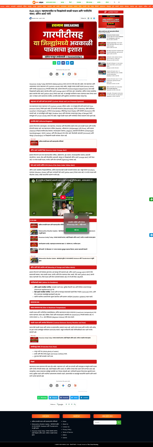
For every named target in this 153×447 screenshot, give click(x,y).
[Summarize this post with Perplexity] (57, 74)
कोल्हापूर (109, 6)
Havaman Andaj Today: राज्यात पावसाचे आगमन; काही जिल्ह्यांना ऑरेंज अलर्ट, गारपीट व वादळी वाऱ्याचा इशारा (65, 338)
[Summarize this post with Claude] (75, 74)
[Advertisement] (76, 433)
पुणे (113, 6)
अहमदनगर (102, 6)
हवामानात (69, 84)
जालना (75, 6)
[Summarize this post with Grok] (69, 74)
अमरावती (13, 6)
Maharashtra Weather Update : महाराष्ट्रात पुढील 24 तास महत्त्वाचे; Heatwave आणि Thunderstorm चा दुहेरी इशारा (115, 36)
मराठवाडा (79, 2)
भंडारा (44, 6)
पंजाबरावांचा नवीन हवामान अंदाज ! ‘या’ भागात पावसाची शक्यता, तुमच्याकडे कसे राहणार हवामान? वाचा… (114, 80)
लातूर (92, 6)
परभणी (84, 6)
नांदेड (80, 6)
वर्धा (54, 6)
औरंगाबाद (70, 6)
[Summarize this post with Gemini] (63, 74)
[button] (119, 2)
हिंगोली (96, 6)
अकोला (7, 6)
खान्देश (98, 2)
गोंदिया (24, 6)
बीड (89, 6)
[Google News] (61, 404)
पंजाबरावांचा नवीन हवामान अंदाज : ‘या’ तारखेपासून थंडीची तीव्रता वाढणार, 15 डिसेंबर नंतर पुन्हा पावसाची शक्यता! (114, 73)
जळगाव (132, 6)
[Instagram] (75, 404)
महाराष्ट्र (62, 2)
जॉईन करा (76, 230)
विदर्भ (70, 2)
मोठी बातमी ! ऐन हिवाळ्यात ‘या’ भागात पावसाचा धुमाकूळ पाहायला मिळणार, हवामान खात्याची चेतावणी (114, 65)
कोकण (107, 2)
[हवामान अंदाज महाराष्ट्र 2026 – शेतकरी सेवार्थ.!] (38, 2)
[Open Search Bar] (114, 2)
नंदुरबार (140, 6)
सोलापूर (127, 6)
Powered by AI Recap (82, 79)
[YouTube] (69, 404)
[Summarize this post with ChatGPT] (51, 74)
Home (2, 6)
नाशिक (145, 6)
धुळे (136, 6)
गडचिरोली (19, 6)
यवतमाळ (49, 6)
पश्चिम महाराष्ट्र (89, 2)
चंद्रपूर (29, 6)
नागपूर (34, 6)
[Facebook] (72, 404)
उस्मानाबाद (63, 6)
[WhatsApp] (67, 404)
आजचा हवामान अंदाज (51, 2)
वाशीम (57, 6)
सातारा (121, 6)
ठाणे (150, 6)
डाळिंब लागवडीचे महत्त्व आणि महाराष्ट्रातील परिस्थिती (51, 141)
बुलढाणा (40, 6)
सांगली (117, 6)
